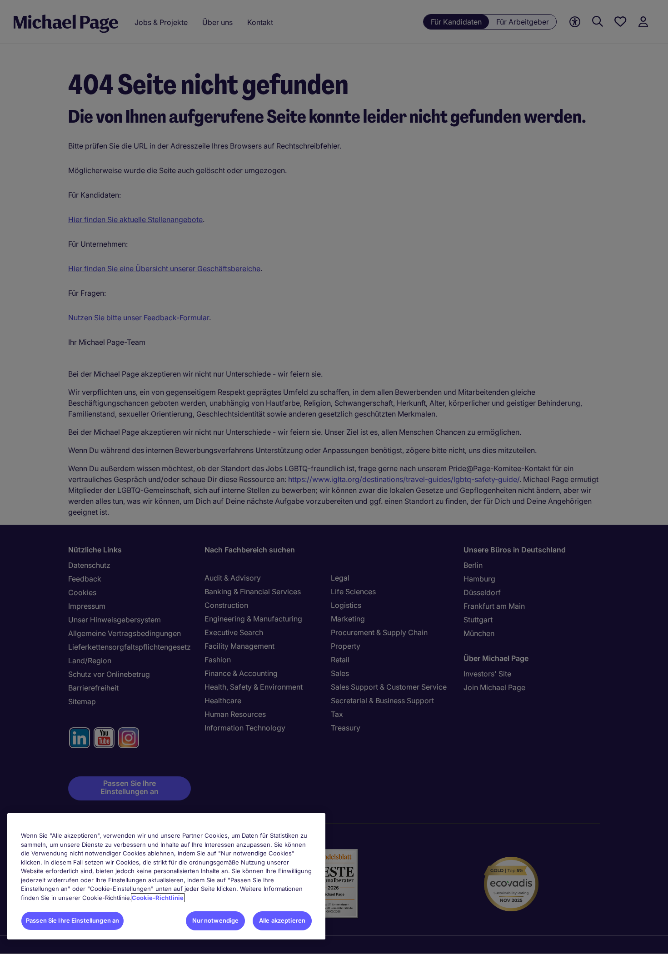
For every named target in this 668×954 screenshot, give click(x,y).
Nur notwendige (215, 920)
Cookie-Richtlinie (158, 897)
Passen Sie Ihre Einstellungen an (72, 920)
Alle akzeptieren (282, 920)
